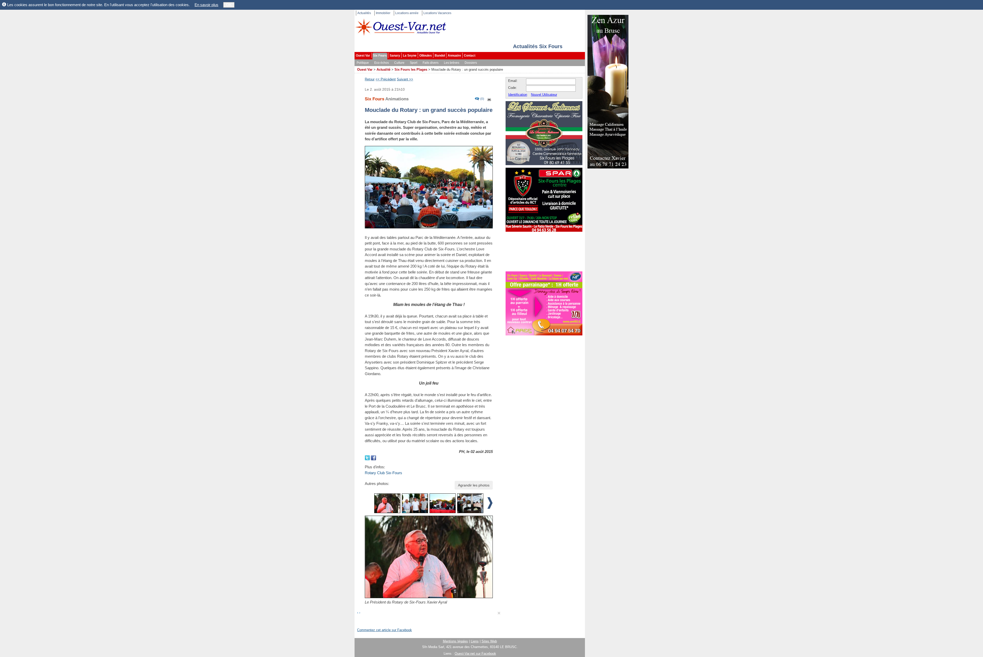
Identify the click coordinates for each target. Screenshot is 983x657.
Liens (475, 641)
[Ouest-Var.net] (401, 27)
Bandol (440, 55)
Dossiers (471, 63)
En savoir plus (206, 5)
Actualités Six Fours (537, 46)
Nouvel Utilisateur (544, 95)
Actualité (383, 69)
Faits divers (431, 63)
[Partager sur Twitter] (368, 457)
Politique (363, 63)
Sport (413, 63)
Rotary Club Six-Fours (383, 473)
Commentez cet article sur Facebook (384, 630)
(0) (482, 99)
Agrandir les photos (473, 485)
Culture (399, 63)
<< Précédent (386, 79)
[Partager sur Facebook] (373, 457)
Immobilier (383, 13)
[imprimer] (489, 99)
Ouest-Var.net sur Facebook (475, 653)
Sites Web (489, 641)
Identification (517, 95)
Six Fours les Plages (410, 69)
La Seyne (409, 55)
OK (229, 5)
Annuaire (454, 55)
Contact (469, 55)
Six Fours (380, 55)
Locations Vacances (437, 13)
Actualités (364, 13)
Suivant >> (405, 79)
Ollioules (425, 55)
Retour (370, 79)
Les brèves (451, 63)
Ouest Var (363, 55)
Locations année (407, 13)
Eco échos (381, 63)
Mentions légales (455, 641)
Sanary (395, 55)
